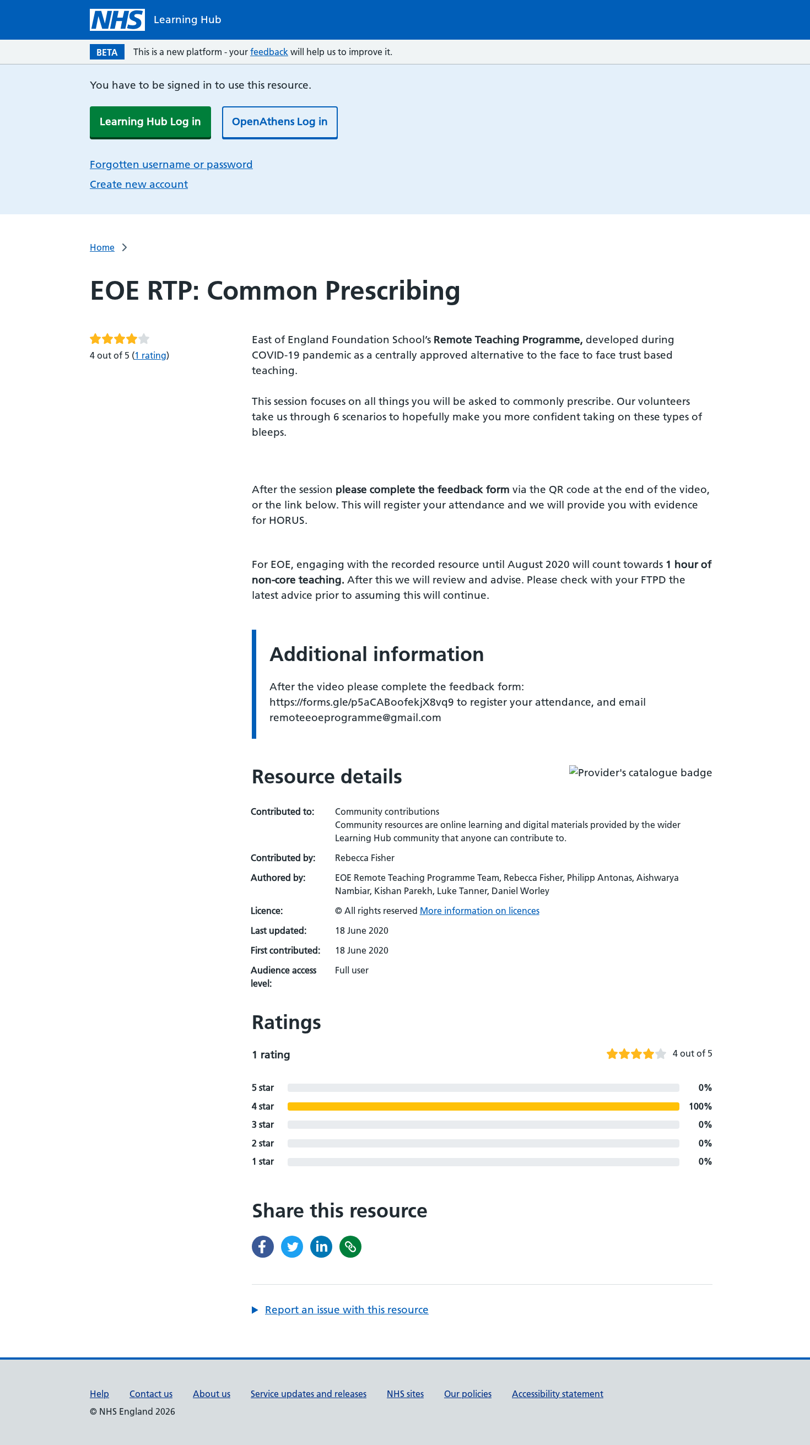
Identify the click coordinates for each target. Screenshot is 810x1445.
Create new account (139, 184)
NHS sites (405, 1393)
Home (102, 247)
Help (99, 1393)
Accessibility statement (557, 1393)
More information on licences (479, 910)
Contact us (150, 1393)
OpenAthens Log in (280, 121)
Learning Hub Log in (150, 121)
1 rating (150, 355)
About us (211, 1393)
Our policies (468, 1393)
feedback (269, 51)
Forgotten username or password (171, 164)
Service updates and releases (308, 1393)
